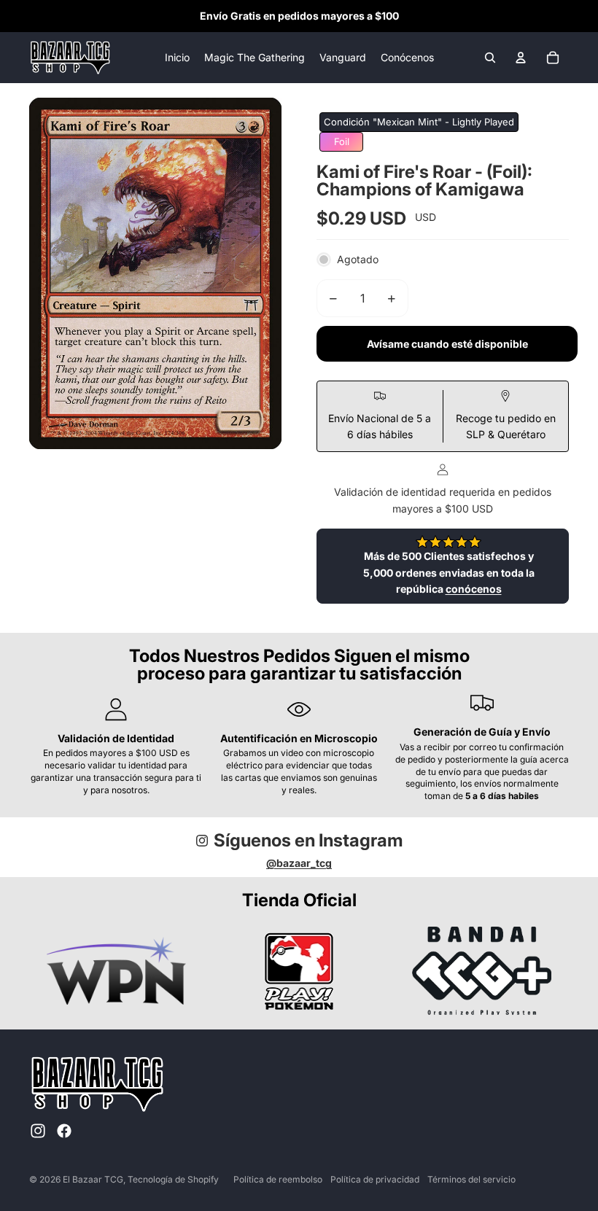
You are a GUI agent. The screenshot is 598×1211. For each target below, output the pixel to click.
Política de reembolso (277, 1179)
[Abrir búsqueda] (490, 58)
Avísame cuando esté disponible (447, 344)
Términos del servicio (471, 1179)
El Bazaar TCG (93, 1179)
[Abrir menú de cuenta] (521, 58)
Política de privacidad (374, 1179)
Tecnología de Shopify (173, 1179)
